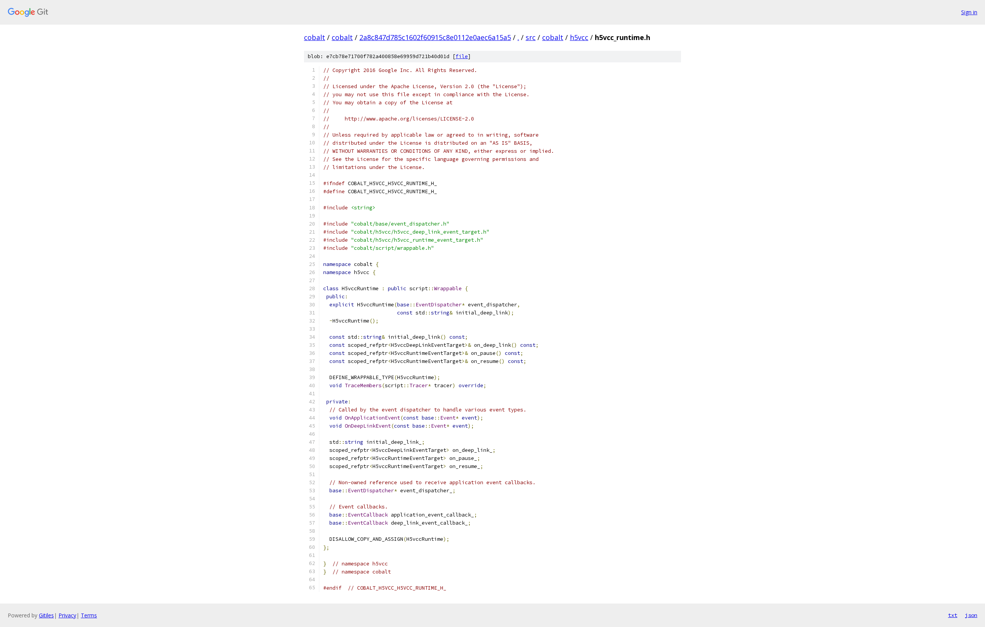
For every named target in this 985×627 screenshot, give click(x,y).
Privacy (67, 615)
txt (952, 615)
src (531, 37)
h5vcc (579, 37)
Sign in (969, 12)
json (971, 615)
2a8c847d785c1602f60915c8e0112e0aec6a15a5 (435, 37)
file (462, 56)
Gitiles (46, 615)
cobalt (314, 37)
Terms (89, 615)
